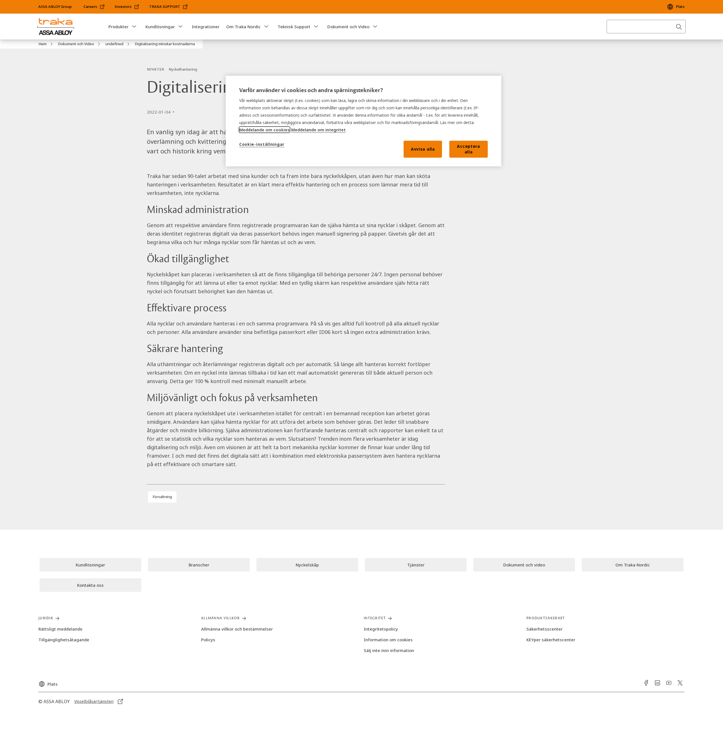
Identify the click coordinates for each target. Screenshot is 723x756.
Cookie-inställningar (261, 144)
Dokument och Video (348, 26)
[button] (134, 26)
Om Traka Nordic (243, 26)
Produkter (118, 26)
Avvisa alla (423, 149)
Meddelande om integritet (318, 129)
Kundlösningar (160, 26)
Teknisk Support (294, 26)
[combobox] (646, 26)
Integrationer (205, 26)
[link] (94, 7)
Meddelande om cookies (264, 129)
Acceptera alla (468, 149)
